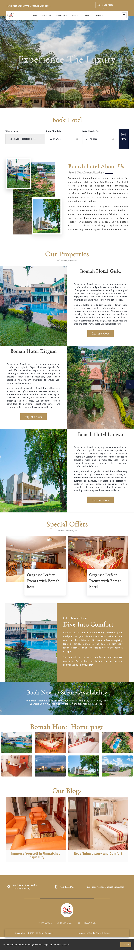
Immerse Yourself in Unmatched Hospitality (36, 855)
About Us (46, 15)
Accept (126, 945)
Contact (99, 15)
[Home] (10, 15)
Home (34, 15)
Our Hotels (61, 15)
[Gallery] (16, 742)
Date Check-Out (90, 131)
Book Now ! (123, 139)
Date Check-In (54, 131)
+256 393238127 (67, 887)
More (87, 15)
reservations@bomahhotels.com (108, 887)
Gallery (75, 15)
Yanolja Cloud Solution (99, 933)
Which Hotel (11, 131)
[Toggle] (124, 15)
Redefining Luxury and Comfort (98, 853)
